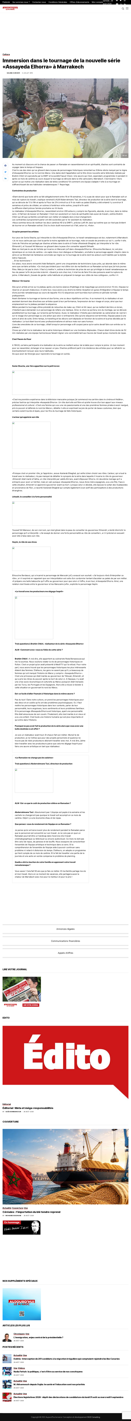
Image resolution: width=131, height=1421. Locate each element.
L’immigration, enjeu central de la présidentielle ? (38, 1337)
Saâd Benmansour (13, 1112)
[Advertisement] (70, 897)
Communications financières (65, 941)
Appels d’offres (65, 953)
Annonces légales (65, 929)
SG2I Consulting (93, 1417)
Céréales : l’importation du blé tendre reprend (31, 1212)
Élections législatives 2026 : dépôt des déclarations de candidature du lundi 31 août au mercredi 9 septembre (68, 1397)
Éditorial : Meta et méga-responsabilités (28, 1108)
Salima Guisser (13, 73)
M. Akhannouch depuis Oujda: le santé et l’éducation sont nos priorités (49, 1384)
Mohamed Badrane (13, 1215)
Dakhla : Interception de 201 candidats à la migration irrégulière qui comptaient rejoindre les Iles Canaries (67, 1359)
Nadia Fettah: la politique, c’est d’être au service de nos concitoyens (48, 1371)
